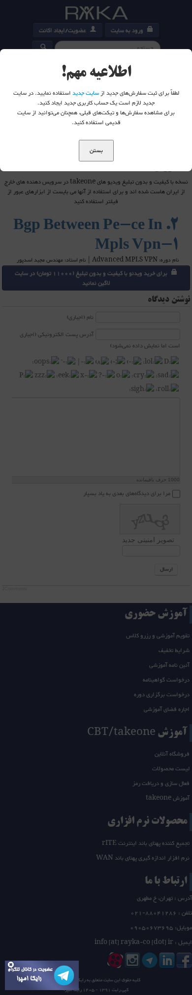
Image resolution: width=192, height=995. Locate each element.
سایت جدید (85, 93)
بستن (96, 150)
